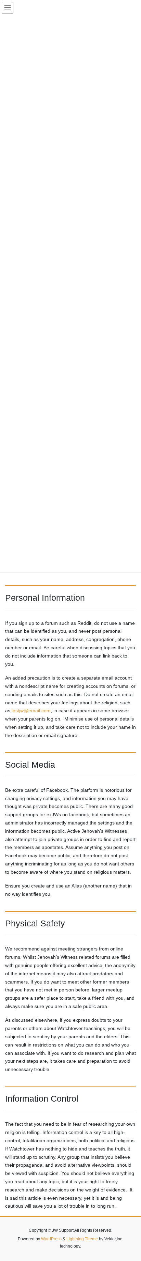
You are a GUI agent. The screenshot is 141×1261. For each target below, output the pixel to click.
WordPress (51, 1239)
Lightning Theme (82, 1239)
